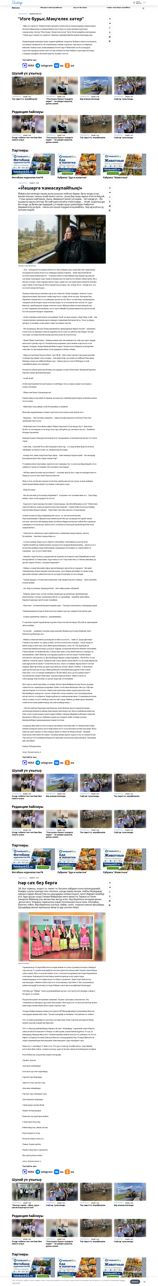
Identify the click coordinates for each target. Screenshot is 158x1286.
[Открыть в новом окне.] (28, 65)
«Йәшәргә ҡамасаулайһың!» (51, 7)
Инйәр (17, 2)
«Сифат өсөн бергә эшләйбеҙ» (118, 7)
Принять (135, 1282)
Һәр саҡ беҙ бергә (80, 7)
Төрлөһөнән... (23, 14)
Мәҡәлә (16, 8)
